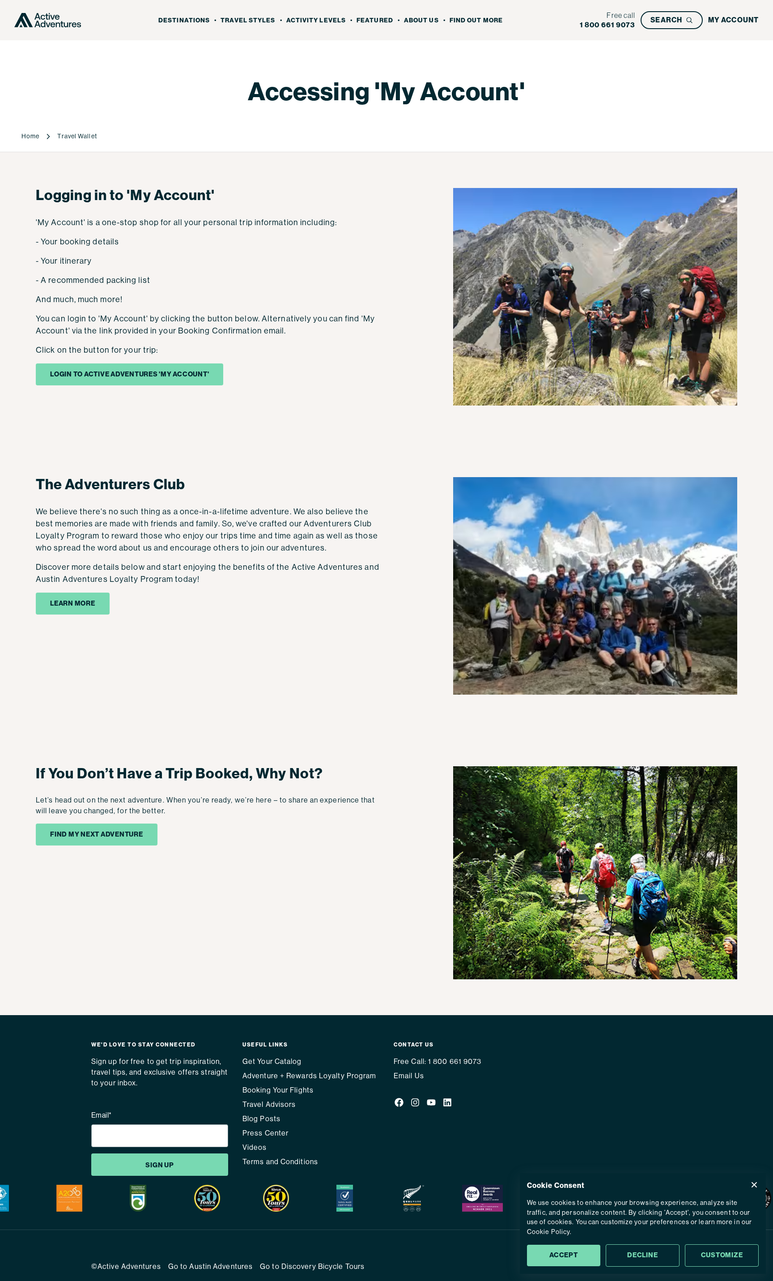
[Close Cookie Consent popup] (754, 1184)
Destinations (184, 20)
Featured (375, 20)
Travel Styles (248, 20)
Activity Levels (316, 20)
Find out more (476, 20)
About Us (421, 20)
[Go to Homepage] (47, 20)
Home (30, 136)
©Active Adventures (126, 1266)
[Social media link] (399, 1103)
